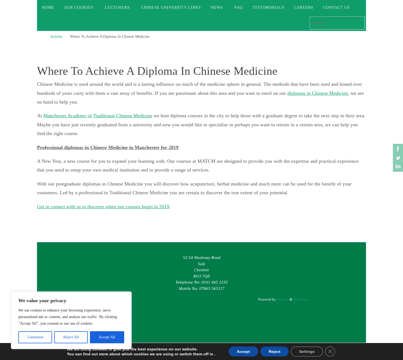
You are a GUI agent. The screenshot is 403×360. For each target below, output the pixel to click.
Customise (35, 337)
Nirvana (282, 299)
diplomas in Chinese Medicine (317, 93)
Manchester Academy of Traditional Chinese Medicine (97, 115)
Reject (274, 351)
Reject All (71, 337)
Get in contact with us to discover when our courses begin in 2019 (103, 206)
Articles (56, 36)
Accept (243, 351)
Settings (307, 351)
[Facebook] (397, 149)
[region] (71, 320)
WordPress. (301, 299)
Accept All (107, 337)
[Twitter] (397, 158)
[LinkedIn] (397, 166)
